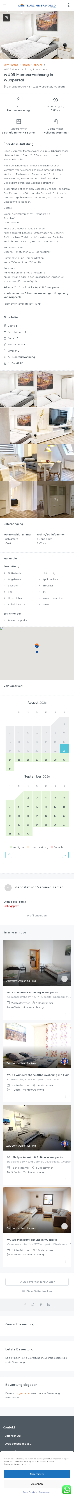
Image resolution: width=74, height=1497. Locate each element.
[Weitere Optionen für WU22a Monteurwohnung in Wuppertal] (66, 1014)
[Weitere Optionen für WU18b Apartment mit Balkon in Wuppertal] (66, 1179)
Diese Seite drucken (39, 1291)
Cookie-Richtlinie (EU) (18, 1443)
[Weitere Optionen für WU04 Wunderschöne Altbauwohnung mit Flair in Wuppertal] (66, 1097)
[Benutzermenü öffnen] (69, 5)
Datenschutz (44, 1492)
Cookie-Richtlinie (30, 1492)
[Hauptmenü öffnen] (5, 5)
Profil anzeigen (37, 915)
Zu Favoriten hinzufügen (38, 1282)
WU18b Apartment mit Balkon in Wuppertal (35, 1157)
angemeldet (23, 1393)
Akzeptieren (37, 1474)
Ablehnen (37, 1484)
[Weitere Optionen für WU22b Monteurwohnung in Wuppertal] (66, 1262)
